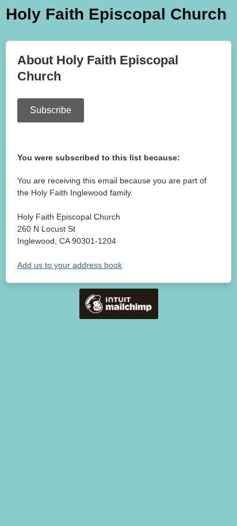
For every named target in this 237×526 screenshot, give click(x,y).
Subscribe (50, 110)
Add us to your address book (69, 265)
